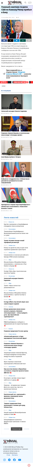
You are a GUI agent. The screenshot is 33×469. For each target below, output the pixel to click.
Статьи (11, 306)
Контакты (15, 455)
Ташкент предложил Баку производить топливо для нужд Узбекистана (14, 405)
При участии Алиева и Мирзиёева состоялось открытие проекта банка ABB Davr (16, 371)
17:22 (6, 276)
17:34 (6, 259)
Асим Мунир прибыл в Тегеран (11, 157)
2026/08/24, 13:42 (7, 159)
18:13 (6, 245)
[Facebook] (14, 460)
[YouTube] (19, 460)
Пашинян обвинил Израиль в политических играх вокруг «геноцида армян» (13, 345)
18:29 (6, 229)
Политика (5, 107)
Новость (11, 222)
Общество (12, 245)
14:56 (6, 392)
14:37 (6, 417)
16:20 (6, 328)
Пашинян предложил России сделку (16, 331)
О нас (8, 455)
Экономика (12, 229)
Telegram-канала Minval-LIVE (16, 73)
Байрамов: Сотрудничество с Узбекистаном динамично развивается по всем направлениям (15, 181)
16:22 (6, 319)
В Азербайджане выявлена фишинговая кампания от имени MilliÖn (15, 421)
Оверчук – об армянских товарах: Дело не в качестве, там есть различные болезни (15, 387)
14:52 (6, 401)
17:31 (6, 269)
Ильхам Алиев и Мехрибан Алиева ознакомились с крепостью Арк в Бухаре (15, 294)
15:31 (6, 366)
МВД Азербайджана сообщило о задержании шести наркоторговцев (16, 323)
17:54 (6, 252)
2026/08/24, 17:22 (7, 113)
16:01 (6, 341)
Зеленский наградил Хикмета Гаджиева (14, 111)
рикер (3, 86)
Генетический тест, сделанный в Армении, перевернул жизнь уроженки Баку (14, 396)
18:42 (6, 222)
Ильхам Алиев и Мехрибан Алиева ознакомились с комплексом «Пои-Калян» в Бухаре (15, 264)
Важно (11, 328)
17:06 (6, 290)
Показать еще (16, 429)
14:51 (6, 410)
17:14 (6, 283)
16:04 (6, 334)
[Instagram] (4, 460)
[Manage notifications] (29, 465)
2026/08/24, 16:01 (7, 137)
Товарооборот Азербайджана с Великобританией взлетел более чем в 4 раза (16, 233)
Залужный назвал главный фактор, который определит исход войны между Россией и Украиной (15, 354)
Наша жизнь (12, 334)
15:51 (6, 350)
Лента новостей (11, 217)
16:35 (6, 306)
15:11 (6, 383)
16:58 (6, 299)
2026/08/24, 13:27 (7, 185)
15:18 (6, 375)
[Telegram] (9, 460)
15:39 (6, 359)
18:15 (6, 238)
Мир (10, 259)
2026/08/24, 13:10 (7, 210)
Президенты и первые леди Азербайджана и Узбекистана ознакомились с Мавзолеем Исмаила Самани (15, 206)
